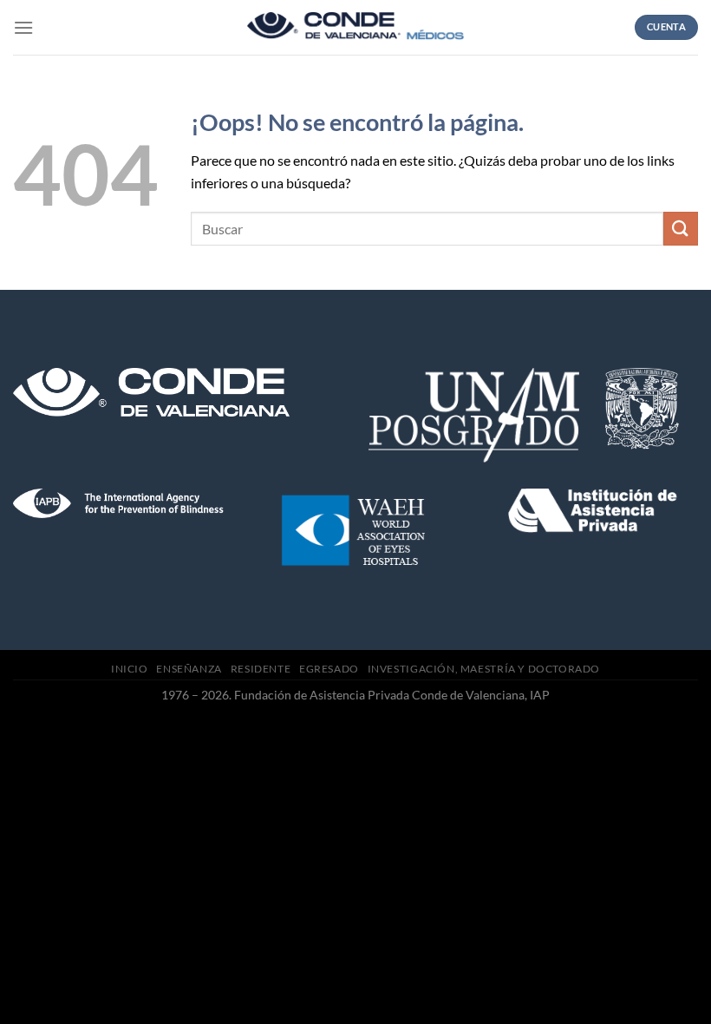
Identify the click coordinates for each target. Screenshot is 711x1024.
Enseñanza (189, 668)
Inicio (129, 668)
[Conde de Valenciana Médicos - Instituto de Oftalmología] (355, 27)
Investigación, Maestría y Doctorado (484, 668)
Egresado (329, 668)
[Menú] (23, 27)
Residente (261, 668)
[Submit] (680, 229)
